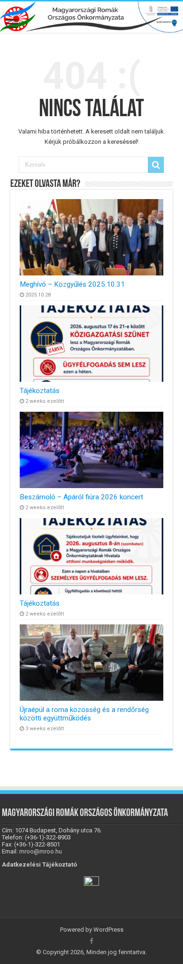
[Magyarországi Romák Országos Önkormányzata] (91, 17)
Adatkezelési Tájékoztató (39, 864)
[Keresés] (156, 165)
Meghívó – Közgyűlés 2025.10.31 (72, 284)
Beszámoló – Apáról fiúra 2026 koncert (81, 497)
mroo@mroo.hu (40, 851)
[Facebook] (91, 941)
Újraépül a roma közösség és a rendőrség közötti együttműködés (84, 713)
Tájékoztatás (40, 390)
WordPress (108, 929)
